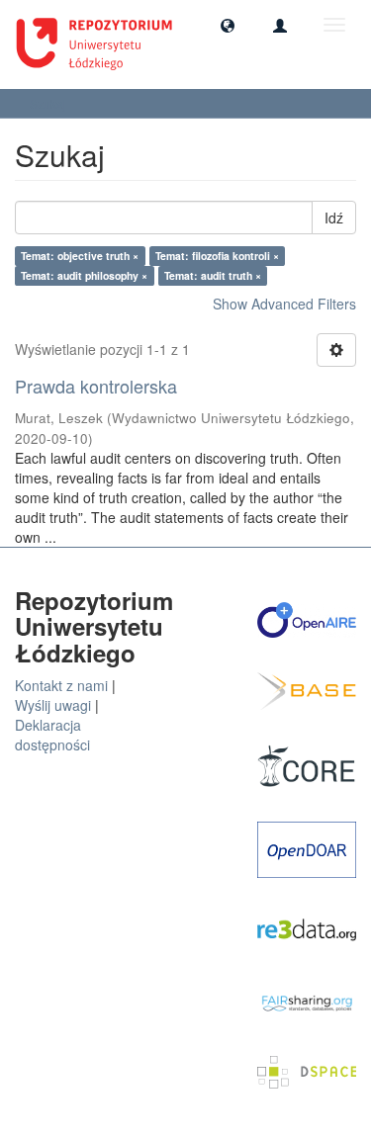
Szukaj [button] (49, 103)
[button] (227, 25)
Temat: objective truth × (80, 255)
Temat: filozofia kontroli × (217, 255)
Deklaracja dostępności (52, 734)
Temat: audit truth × (212, 275)
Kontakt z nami (61, 685)
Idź (334, 217)
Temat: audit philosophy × (84, 275)
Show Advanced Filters (284, 303)
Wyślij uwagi (53, 705)
